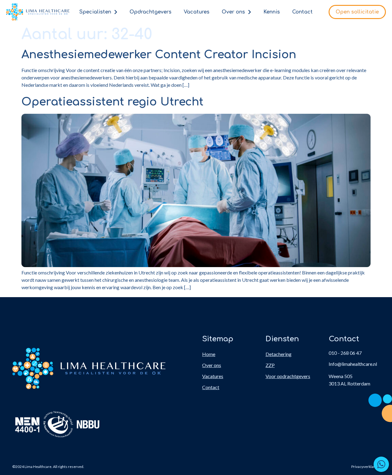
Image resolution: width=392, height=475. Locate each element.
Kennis (271, 12)
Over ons (233, 12)
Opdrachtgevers (151, 12)
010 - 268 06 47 (345, 353)
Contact (302, 12)
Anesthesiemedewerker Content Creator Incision (158, 54)
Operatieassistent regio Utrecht (112, 102)
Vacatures (196, 12)
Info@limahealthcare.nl (353, 364)
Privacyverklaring (365, 466)
